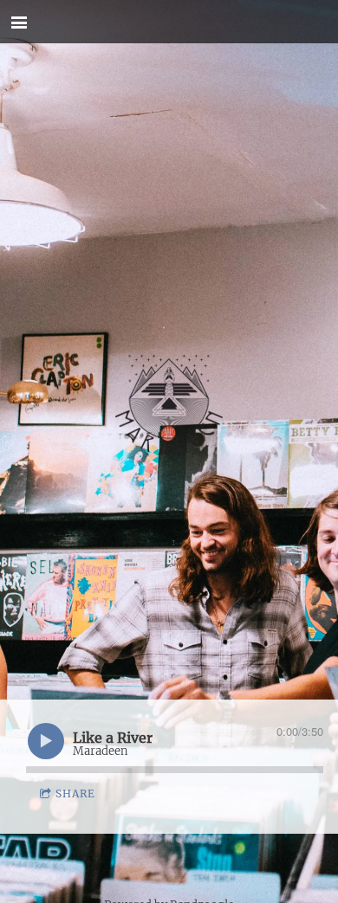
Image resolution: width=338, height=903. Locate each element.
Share (75, 793)
